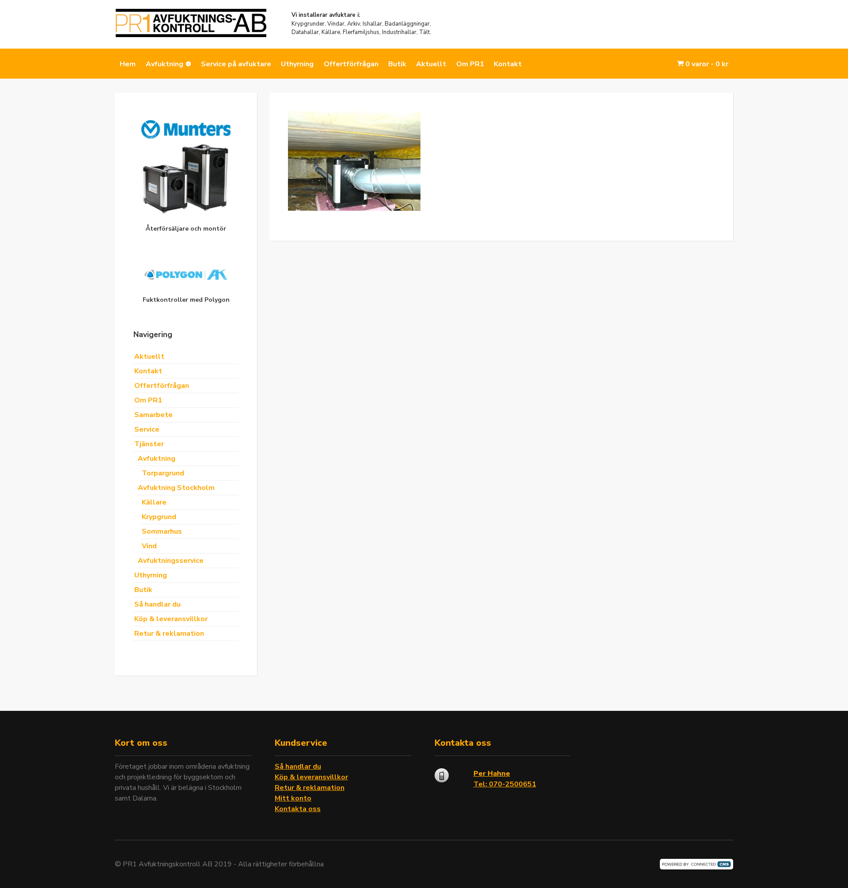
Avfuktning (164, 64)
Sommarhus (162, 531)
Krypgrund (159, 517)
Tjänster (149, 444)
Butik (397, 64)
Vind (149, 546)
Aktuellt (431, 64)
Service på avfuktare (236, 64)
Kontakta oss (298, 809)
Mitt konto (293, 798)
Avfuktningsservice (171, 560)
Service (146, 429)
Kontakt (508, 64)
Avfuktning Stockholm (176, 488)
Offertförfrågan (351, 64)
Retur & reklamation (169, 633)
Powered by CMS (696, 864)
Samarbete (153, 415)
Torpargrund (163, 473)
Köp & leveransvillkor (171, 619)
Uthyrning (297, 64)
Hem (128, 64)
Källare (154, 502)
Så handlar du (157, 604)
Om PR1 (470, 64)
